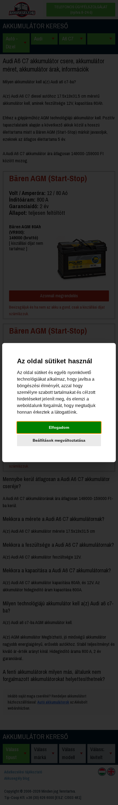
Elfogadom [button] (59, 427)
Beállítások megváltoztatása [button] (59, 440)
